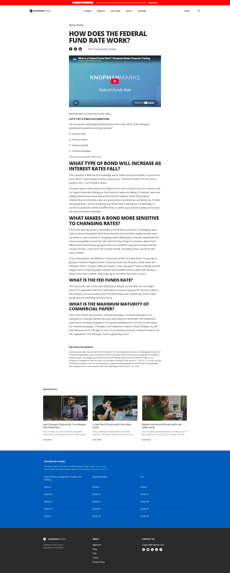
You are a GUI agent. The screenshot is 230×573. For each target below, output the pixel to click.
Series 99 (145, 509)
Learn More (153, 2)
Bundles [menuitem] (101, 11)
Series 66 (145, 501)
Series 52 (96, 494)
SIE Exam (112, 49)
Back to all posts (76, 25)
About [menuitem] (129, 11)
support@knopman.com (153, 544)
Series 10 (96, 516)
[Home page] (40, 10)
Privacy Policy (99, 562)
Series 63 (48, 501)
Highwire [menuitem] (142, 11)
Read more (47, 440)
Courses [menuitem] (88, 11)
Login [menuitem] (186, 11)
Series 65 (96, 501)
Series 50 (48, 494)
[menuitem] (198, 10)
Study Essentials (99, 476)
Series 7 (144, 487)
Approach (97, 544)
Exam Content (101, 49)
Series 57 (145, 494)
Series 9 (47, 516)
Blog (95, 549)
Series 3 (47, 487)
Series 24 (145, 516)
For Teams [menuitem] (115, 11)
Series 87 (96, 509)
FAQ (94, 553)
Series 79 (48, 509)
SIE (142, 476)
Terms (95, 557)
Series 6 (95, 487)
